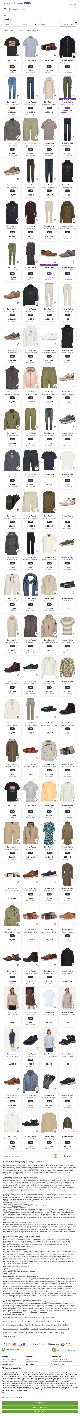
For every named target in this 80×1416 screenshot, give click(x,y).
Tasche (47, 1302)
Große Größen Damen (10, 1329)
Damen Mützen (33, 1271)
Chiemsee (37, 1325)
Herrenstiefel (62, 1226)
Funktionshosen (20, 1207)
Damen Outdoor (10, 1255)
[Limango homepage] (9, 3)
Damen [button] (20, 30)
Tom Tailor (34, 1312)
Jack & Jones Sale (9, 1336)
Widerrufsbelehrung (32, 1362)
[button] (11, 24)
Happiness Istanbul (53, 1321)
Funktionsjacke (19, 1204)
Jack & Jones (43, 1312)
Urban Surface (62, 1329)
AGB (27, 1359)
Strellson (72, 1310)
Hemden (18, 1202)
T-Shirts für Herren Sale (48, 1329)
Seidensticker (15, 1189)
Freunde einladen (7, 1362)
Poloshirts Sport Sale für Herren (13, 1321)
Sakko (51, 1293)
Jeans (5, 1273)
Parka (4, 1260)
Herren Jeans (12, 1207)
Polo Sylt (30, 1321)
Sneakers (32, 1201)
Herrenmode (63, 1187)
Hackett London (40, 1321)
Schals (19, 1271)
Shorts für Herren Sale (55, 1333)
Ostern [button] (39, 30)
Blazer (6, 1265)
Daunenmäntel (28, 1204)
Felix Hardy (34, 1329)
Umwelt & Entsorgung (58, 1364)
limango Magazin (7, 1364)
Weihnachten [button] (30, 30)
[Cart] (18, 54)
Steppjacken (12, 1266)
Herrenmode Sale (31, 1317)
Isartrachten (7, 1333)
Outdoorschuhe (28, 1244)
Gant (63, 1321)
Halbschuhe (12, 1270)
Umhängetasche (16, 1206)
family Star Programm (9, 1359)
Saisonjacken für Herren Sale (51, 1325)
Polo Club (28, 1325)
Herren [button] (13, 30)
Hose (42, 1293)
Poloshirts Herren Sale (46, 1317)
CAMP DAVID (24, 1329)
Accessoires (7, 1271)
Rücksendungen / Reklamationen (61, 1362)
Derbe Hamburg (40, 1333)
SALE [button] (6, 30)
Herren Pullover (17, 1170)
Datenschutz (30, 1364)
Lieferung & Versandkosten (59, 1359)
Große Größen (67, 1325)
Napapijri (19, 1312)
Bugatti (14, 1312)
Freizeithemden (34, 1169)
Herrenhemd (34, 1276)
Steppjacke (12, 1204)
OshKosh (22, 1333)
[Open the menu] (4, 9)
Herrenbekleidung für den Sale (13, 1317)
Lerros (15, 1333)
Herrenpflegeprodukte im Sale (13, 1325)
